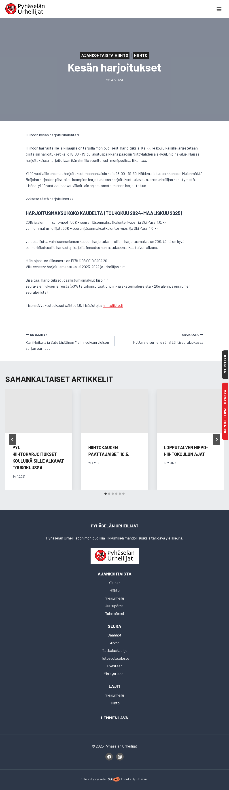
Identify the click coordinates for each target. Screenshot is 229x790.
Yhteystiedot (114, 673)
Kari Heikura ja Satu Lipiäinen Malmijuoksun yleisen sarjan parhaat (67, 341)
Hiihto (141, 55)
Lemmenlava (114, 717)
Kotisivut (86, 779)
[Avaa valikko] (219, 9)
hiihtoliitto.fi (113, 305)
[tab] (105, 494)
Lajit (115, 686)
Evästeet (114, 666)
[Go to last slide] (12, 439)
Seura (114, 626)
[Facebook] (109, 757)
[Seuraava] (216, 439)
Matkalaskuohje (114, 650)
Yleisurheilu (114, 598)
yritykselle (99, 779)
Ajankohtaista (114, 573)
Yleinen (115, 582)
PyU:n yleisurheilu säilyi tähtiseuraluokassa (168, 338)
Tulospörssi (114, 613)
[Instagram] (120, 757)
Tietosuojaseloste (114, 658)
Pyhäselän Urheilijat (114, 525)
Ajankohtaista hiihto (104, 55)
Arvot (114, 642)
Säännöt (114, 635)
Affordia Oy (128, 779)
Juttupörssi (114, 605)
